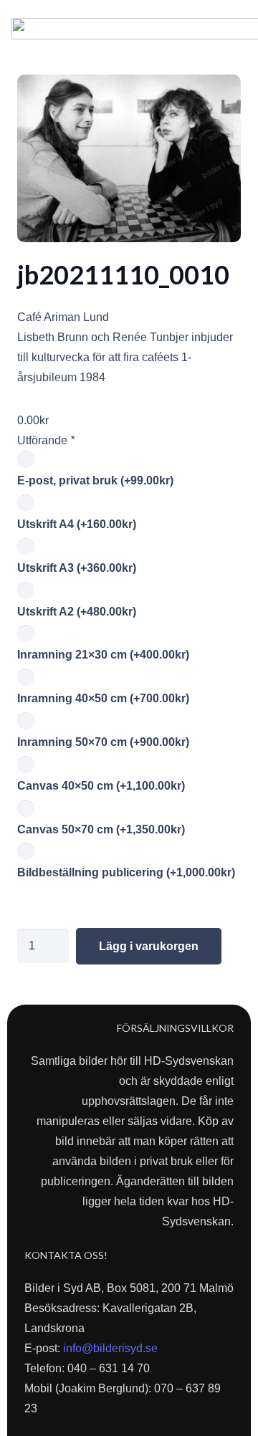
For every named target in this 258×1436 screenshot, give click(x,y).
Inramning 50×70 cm (103, 742)
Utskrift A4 (76, 524)
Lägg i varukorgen (149, 946)
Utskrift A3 (76, 568)
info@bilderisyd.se (110, 1348)
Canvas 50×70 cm (101, 829)
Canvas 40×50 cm (101, 786)
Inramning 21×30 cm (103, 654)
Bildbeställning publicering (126, 872)
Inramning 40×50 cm (103, 698)
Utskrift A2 (76, 611)
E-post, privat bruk (95, 480)
